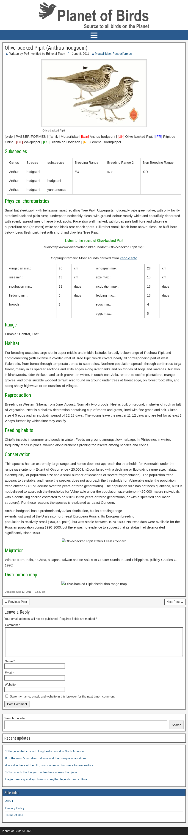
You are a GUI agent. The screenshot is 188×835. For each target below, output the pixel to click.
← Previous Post (15, 601)
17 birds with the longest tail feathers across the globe (41, 772)
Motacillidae (103, 53)
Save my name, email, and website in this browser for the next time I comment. (63, 696)
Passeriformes (122, 53)
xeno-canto (128, 258)
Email (9, 673)
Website (10, 684)
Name (10, 661)
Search (176, 725)
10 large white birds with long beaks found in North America (44, 751)
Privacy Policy (15, 808)
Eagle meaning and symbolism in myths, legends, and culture (46, 779)
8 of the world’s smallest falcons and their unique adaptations (45, 758)
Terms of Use (14, 815)
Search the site (14, 718)
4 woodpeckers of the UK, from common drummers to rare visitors (49, 765)
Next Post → (175, 601)
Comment (12, 625)
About (9, 801)
